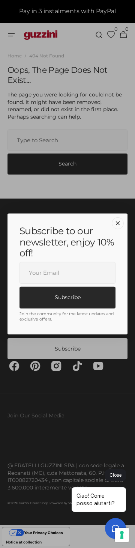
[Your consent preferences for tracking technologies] (122, 535)
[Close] (118, 223)
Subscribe (68, 297)
